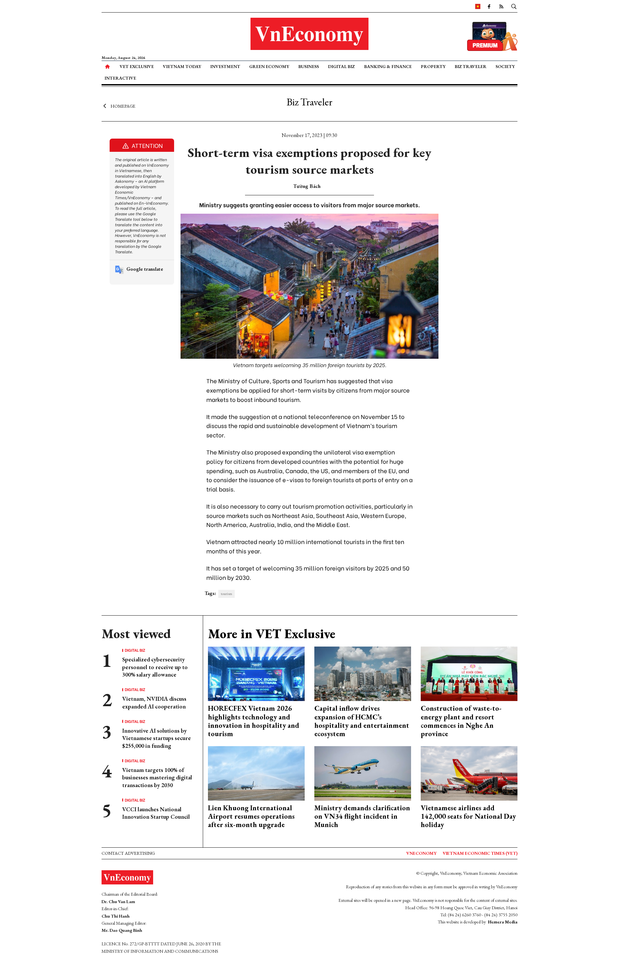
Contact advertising (128, 853)
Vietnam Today (182, 66)
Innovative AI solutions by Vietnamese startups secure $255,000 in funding (156, 738)
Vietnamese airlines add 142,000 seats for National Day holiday (468, 816)
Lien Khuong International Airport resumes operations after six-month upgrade (251, 816)
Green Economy (269, 66)
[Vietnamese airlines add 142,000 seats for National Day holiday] (469, 772)
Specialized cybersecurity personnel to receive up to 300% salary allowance (155, 667)
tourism (226, 593)
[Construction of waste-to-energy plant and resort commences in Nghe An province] (469, 673)
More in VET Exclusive (271, 633)
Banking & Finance (388, 66)
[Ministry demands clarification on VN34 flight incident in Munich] (362, 772)
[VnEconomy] (477, 6)
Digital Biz (341, 66)
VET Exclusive (137, 66)
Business (308, 66)
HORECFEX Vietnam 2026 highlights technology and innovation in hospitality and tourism (253, 721)
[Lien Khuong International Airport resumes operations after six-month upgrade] (256, 772)
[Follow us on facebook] (489, 6)
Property (433, 66)
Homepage (123, 106)
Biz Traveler (470, 66)
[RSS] (501, 6)
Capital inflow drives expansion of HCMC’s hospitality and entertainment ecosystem (361, 721)
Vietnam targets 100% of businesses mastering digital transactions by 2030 (157, 777)
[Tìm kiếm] (513, 6)
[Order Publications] (492, 35)
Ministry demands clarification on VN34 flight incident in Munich (362, 816)
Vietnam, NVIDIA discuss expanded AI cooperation (154, 702)
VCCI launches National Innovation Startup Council (156, 812)
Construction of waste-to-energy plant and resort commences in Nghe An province (461, 721)
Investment (225, 66)
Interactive (120, 78)
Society (505, 66)
